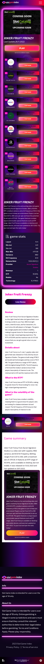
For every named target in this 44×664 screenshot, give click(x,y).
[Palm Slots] (10, 75)
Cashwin (11, 93)
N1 (11, 134)
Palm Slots (10, 80)
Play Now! (28, 65)
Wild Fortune (11, 188)
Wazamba (10, 160)
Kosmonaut (10, 147)
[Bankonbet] (10, 102)
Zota (11, 67)
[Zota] (10, 62)
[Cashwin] (10, 89)
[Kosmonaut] (10, 142)
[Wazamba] (10, 155)
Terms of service (30, 647)
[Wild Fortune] (10, 182)
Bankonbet (11, 107)
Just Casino (10, 174)
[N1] (10, 129)
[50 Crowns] (10, 115)
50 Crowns (11, 120)
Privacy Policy (13, 647)
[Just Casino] (10, 169)
